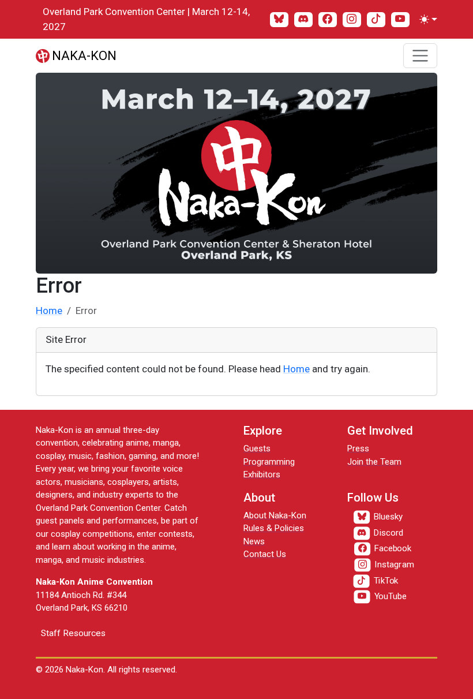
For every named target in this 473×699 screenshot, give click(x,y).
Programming (269, 462)
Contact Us (264, 554)
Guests (257, 448)
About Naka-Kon (274, 515)
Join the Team (374, 462)
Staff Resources (73, 633)
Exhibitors (261, 474)
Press (358, 448)
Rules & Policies (273, 528)
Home (49, 310)
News (254, 541)
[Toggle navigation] (420, 55)
